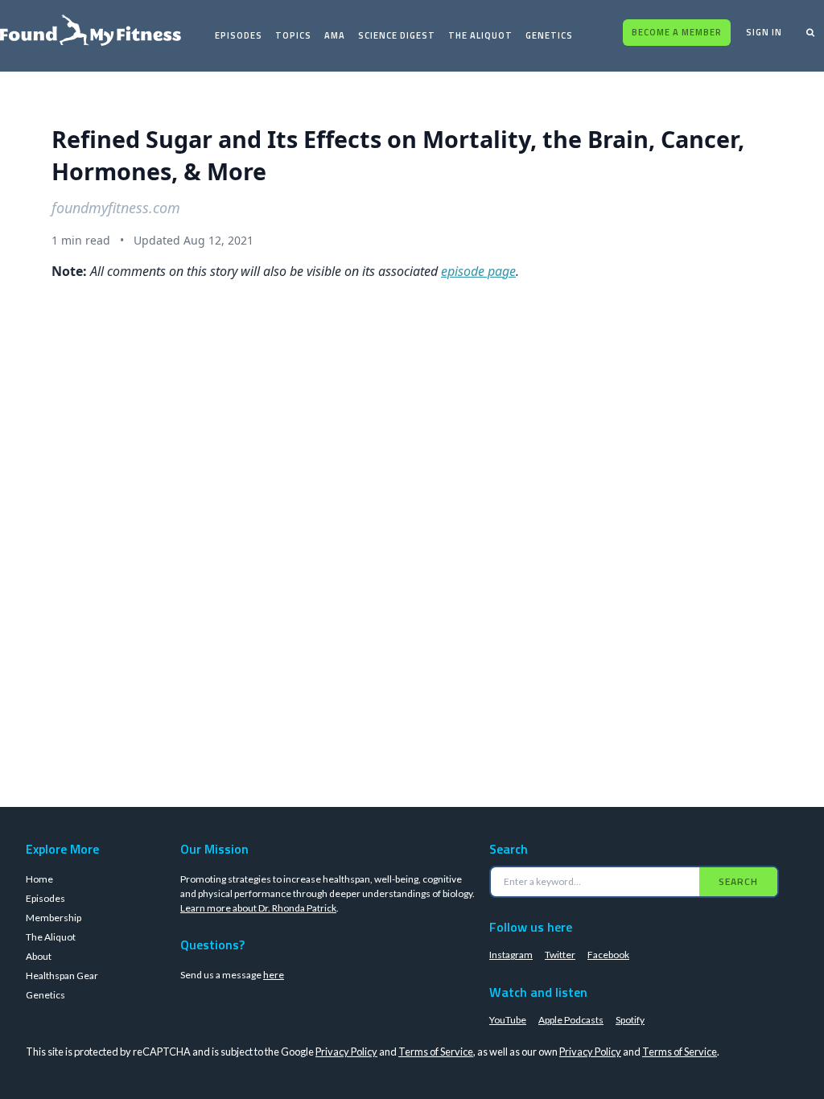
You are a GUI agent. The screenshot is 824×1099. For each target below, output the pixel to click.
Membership (53, 918)
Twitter (560, 955)
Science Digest (396, 35)
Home (39, 879)
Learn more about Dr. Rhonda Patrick (258, 908)
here (273, 975)
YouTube (507, 1020)
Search (738, 881)
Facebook (608, 955)
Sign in (764, 32)
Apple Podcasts (571, 1020)
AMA (334, 35)
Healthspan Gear (62, 975)
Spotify (630, 1020)
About (39, 956)
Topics (293, 35)
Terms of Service (435, 1051)
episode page (478, 271)
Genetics (549, 35)
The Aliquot (480, 35)
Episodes (238, 35)
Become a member (677, 32)
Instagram (511, 955)
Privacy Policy (346, 1051)
